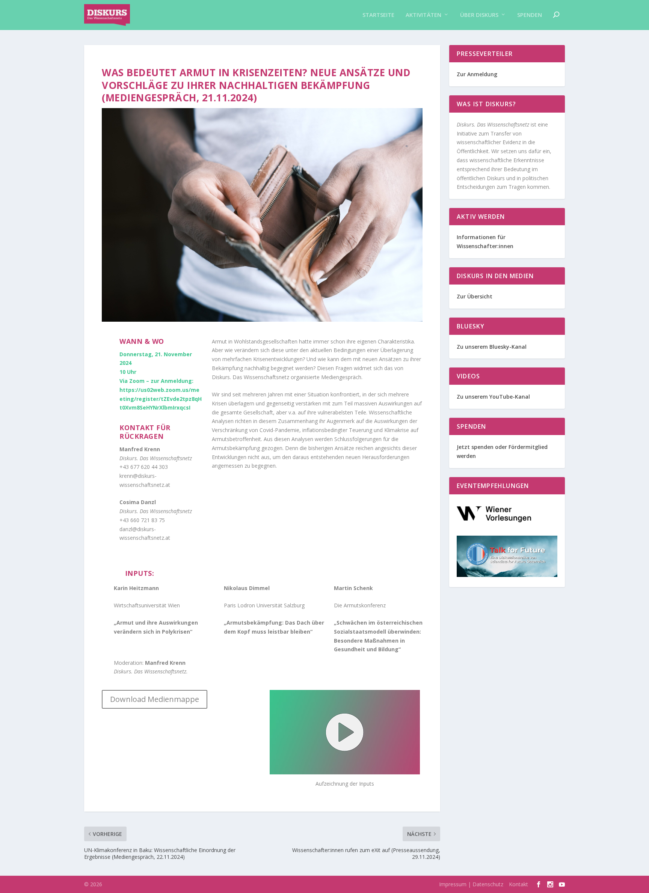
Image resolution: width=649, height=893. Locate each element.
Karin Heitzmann (136, 588)
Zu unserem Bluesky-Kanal (492, 346)
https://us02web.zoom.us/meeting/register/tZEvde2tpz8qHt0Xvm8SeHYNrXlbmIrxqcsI (160, 398)
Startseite (378, 15)
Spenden (529, 15)
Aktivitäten (423, 15)
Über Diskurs (479, 15)
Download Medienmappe (154, 699)
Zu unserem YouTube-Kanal (494, 396)
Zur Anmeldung (477, 74)
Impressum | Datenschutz (471, 884)
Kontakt (518, 884)
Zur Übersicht (474, 296)
